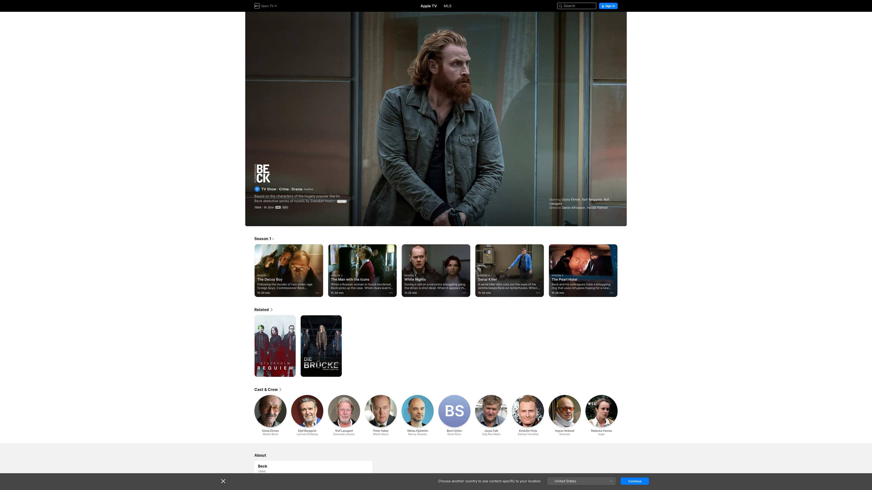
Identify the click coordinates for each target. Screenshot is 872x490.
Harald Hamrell (597, 207)
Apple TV (429, 6)
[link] (263, 309)
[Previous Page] (250, 270)
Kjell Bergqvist (592, 199)
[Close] (223, 481)
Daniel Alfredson (573, 207)
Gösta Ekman (571, 199)
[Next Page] (622, 270)
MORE (342, 201)
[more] (317, 293)
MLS (447, 6)
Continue (635, 481)
